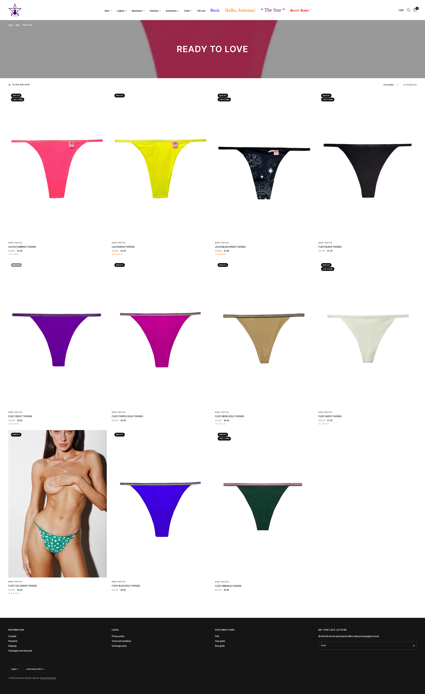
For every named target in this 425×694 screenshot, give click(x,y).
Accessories (171, 10)
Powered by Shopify (48, 678)
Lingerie (120, 10)
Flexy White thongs (329, 416)
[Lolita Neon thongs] (161, 165)
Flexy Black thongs (329, 246)
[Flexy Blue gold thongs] (161, 504)
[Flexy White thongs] (367, 334)
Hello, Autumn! (240, 10)
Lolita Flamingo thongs (22, 246)
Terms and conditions (121, 641)
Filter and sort (21, 84)
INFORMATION (16, 630)
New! (107, 10)
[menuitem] (108, 10)
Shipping (12, 646)
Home (10, 25)
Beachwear (137, 10)
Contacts (12, 636)
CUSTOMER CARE (225, 630)
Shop (17, 25)
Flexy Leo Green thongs (22, 585)
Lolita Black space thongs (230, 246)
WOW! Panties (15, 243)
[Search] (408, 10)
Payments (12, 641)
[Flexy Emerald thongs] (264, 504)
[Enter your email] (413, 646)
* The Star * (273, 10)
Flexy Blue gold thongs (126, 585)
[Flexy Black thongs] (367, 165)
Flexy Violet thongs (20, 416)
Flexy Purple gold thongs (127, 416)
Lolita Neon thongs (123, 246)
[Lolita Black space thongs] (264, 165)
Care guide (220, 641)
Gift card (201, 10)
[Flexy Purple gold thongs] (161, 334)
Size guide (220, 646)
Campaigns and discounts (20, 650)
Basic (215, 10)
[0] (414, 10)
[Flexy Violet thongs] (57, 334)
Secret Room (299, 9)
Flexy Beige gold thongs (229, 416)
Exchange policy (119, 646)
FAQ (217, 636)
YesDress (154, 10)
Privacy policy (118, 636)
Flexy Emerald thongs (228, 586)
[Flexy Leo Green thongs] (57, 504)
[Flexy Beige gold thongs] (264, 334)
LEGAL (115, 630)
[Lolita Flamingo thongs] (57, 165)
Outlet (187, 10)
